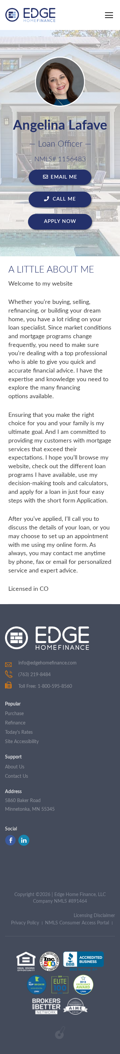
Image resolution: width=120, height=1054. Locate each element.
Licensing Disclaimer (94, 915)
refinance (15, 723)
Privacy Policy (25, 923)
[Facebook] (10, 844)
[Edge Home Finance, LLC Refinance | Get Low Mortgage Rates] (47, 638)
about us (14, 767)
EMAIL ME (64, 177)
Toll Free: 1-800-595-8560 (45, 686)
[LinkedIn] (23, 844)
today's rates (19, 732)
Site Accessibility (22, 741)
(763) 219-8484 (34, 674)
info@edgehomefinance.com (47, 663)
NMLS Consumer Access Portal (77, 923)
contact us (16, 776)
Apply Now (60, 221)
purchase (14, 713)
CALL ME (63, 199)
